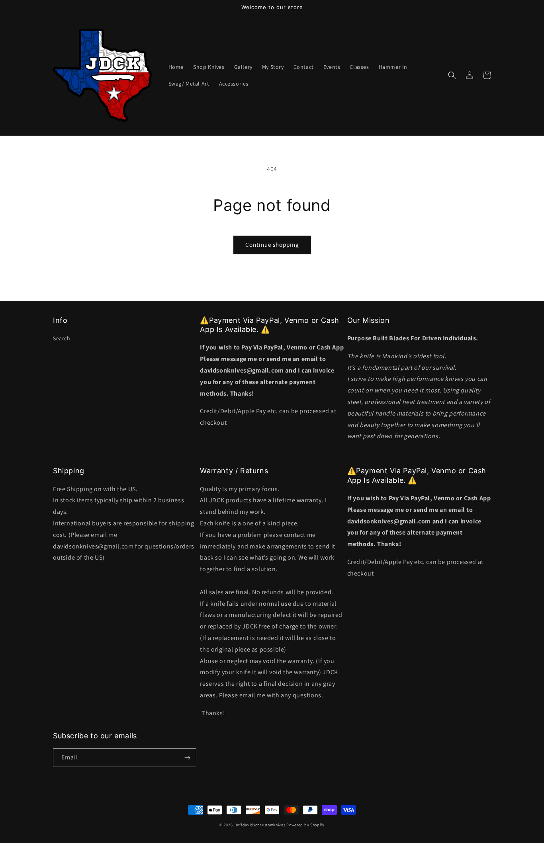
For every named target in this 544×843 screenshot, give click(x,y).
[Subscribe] (187, 757)
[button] (452, 75)
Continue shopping (272, 244)
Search (61, 338)
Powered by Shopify (305, 824)
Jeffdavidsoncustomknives (261, 824)
